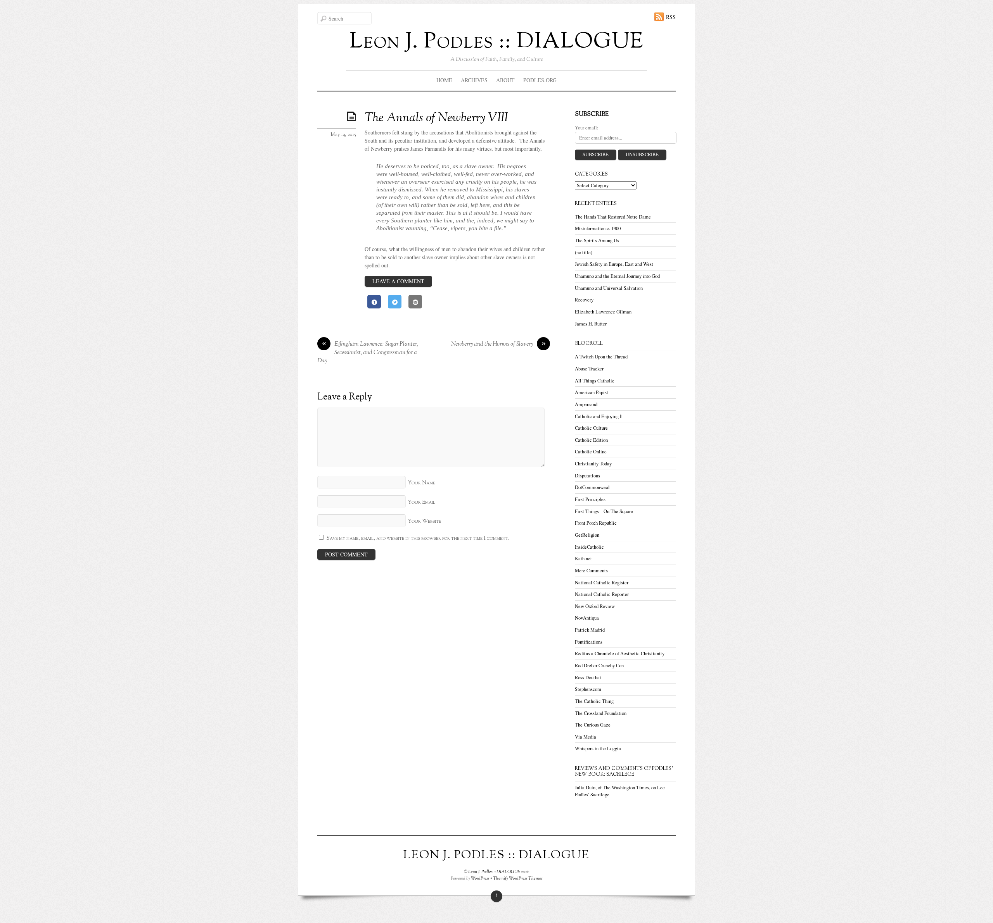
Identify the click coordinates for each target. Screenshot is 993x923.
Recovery (584, 299)
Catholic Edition (591, 440)
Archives (474, 80)
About (505, 80)
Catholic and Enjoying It (599, 416)
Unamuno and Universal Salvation (609, 288)
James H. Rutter (591, 323)
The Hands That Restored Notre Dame (613, 217)
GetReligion (587, 535)
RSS (671, 17)
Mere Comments (591, 570)
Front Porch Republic (596, 523)
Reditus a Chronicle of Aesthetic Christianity (619, 653)
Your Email (421, 502)
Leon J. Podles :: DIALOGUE (494, 872)
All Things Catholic (594, 380)
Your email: (587, 127)
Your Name (421, 483)
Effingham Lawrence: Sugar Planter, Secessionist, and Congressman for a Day (367, 352)
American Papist (591, 392)
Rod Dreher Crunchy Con (599, 665)
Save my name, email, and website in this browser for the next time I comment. (418, 538)
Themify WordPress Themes (518, 878)
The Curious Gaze (593, 725)
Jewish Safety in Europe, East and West (614, 264)
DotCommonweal (592, 487)
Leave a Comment (398, 281)
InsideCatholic (589, 547)
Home (444, 80)
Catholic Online (591, 451)
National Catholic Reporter (602, 594)
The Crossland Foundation (600, 713)
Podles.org (540, 80)
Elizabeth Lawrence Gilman (603, 311)
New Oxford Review (595, 606)
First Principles (590, 499)
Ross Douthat (588, 677)
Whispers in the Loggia (598, 748)
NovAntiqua (587, 618)
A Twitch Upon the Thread (601, 356)
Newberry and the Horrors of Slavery (498, 344)
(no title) (583, 252)
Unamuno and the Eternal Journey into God (617, 276)
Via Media (585, 737)
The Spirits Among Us (597, 240)
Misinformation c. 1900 (598, 228)
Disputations (587, 475)
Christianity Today (593, 463)
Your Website (424, 521)
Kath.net (583, 558)
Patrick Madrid (590, 630)
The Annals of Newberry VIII (436, 118)
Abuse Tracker (589, 368)
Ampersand (586, 404)
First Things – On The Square (604, 511)
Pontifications (588, 642)
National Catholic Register (601, 582)
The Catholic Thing (594, 701)
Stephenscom (588, 689)
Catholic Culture (591, 428)
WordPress (480, 878)
